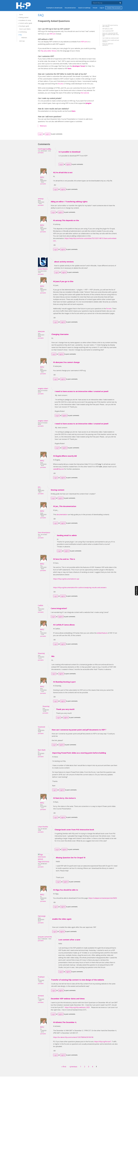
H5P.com (52, 34)
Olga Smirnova (43, 861)
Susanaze (41, 727)
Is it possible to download (69, 152)
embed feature (102, 633)
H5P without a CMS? (107, 29)
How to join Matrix (25, 29)
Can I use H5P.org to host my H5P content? (110, 25)
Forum (95, 8)
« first (63, 1066)
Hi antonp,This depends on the (66, 220)
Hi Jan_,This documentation (64, 506)
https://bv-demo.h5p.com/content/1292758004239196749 (73, 1037)
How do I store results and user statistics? (110, 40)
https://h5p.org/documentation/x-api (66, 579)
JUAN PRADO (43, 269)
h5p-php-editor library (49, 51)
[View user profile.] (43, 175)
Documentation (70, 8)
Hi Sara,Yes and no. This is (64, 559)
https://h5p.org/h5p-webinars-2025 (77, 1007)
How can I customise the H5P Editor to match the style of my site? (110, 34)
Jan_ (39, 487)
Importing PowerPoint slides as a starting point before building (79, 753)
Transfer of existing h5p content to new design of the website (77, 980)
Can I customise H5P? (108, 31)
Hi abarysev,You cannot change (66, 362)
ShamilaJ (41, 653)
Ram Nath (42, 750)
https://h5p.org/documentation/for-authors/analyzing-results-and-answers (79, 587)
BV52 (42, 177)
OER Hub (22, 41)
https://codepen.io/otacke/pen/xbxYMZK (102, 898)
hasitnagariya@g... (45, 149)
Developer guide (24, 26)
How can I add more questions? (107, 44)
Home (21, 14)
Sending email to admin (67, 535)
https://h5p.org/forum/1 (102, 1042)
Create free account (114, 8)
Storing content (57, 490)
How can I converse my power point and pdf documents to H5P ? (79, 730)
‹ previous (73, 1066)
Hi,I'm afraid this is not (62, 172)
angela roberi (43, 388)
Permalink (40, 152)
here (69, 68)
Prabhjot (41, 977)
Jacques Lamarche (45, 937)
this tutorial (85, 93)
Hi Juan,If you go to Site (63, 281)
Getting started (23, 17)
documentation (62, 514)
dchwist (41, 996)
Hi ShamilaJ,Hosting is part (64, 682)
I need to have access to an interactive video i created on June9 (81, 391)
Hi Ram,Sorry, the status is (64, 798)
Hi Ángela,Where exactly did (65, 456)
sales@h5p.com (58, 469)
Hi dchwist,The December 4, (65, 1022)
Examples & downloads (54, 8)
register (47, 134)
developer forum (78, 66)
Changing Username (60, 334)
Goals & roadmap (84, 8)
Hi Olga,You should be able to (65, 890)
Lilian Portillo (43, 827)
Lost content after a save (69, 940)
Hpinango (42, 916)
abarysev (41, 331)
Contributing (23, 32)
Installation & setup (25, 20)
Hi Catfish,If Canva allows (64, 625)
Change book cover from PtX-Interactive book (74, 829)
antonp (40, 199)
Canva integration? (59, 608)
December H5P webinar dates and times (68, 998)
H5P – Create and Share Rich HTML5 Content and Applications (23, 5)
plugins (88, 103)
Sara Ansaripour (44, 532)
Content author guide (25, 23)
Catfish (40, 605)
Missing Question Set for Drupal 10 (70, 857)
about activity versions (64, 262)
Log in (102, 8)
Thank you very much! (65, 709)
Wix (52, 656)
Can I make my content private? (110, 38)
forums (60, 84)
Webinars (24, 37)
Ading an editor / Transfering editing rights (69, 201)
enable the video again (61, 919)
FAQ (20, 35)
